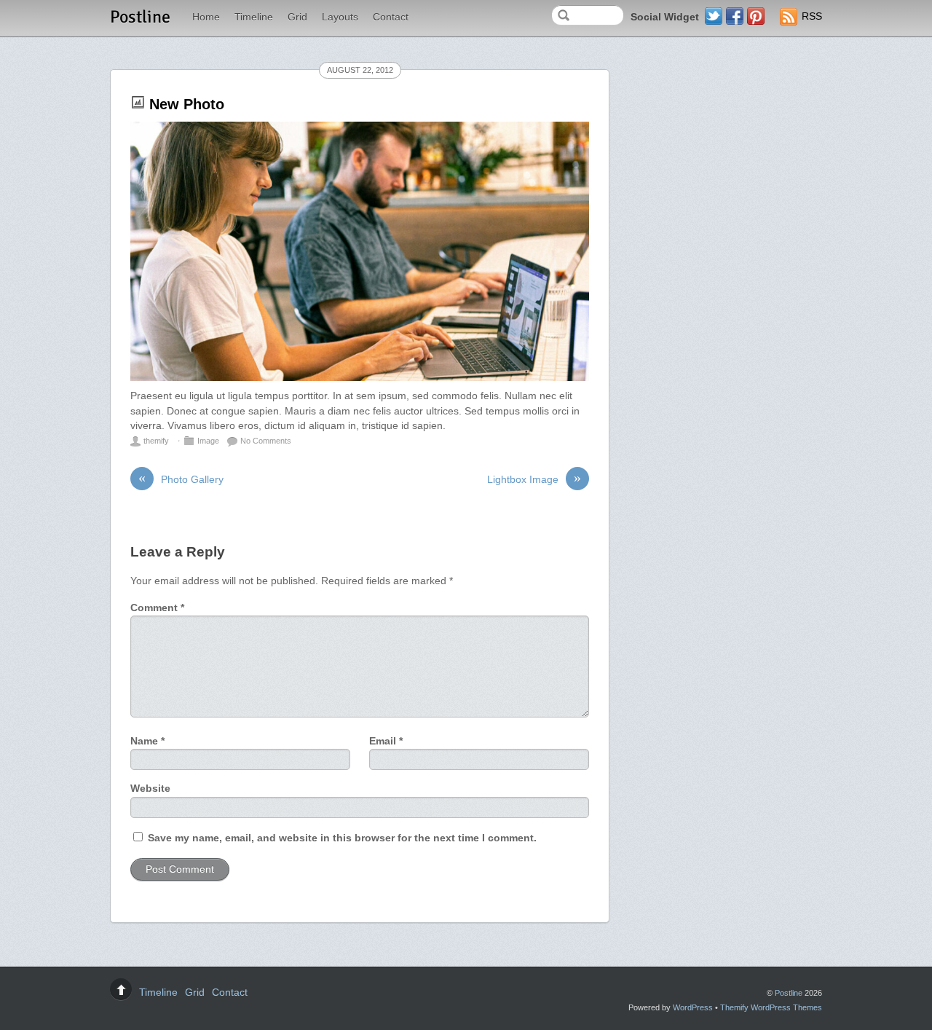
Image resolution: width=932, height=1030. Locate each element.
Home (206, 17)
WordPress (693, 1007)
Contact (390, 17)
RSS (812, 16)
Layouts (340, 17)
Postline (788, 992)
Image (208, 440)
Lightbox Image (534, 479)
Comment (157, 607)
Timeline (253, 17)
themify (156, 440)
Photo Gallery (181, 479)
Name (147, 741)
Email (386, 741)
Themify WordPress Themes (771, 1007)
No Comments (265, 440)
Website (150, 788)
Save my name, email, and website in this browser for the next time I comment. (342, 838)
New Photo (186, 104)
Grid (297, 17)
